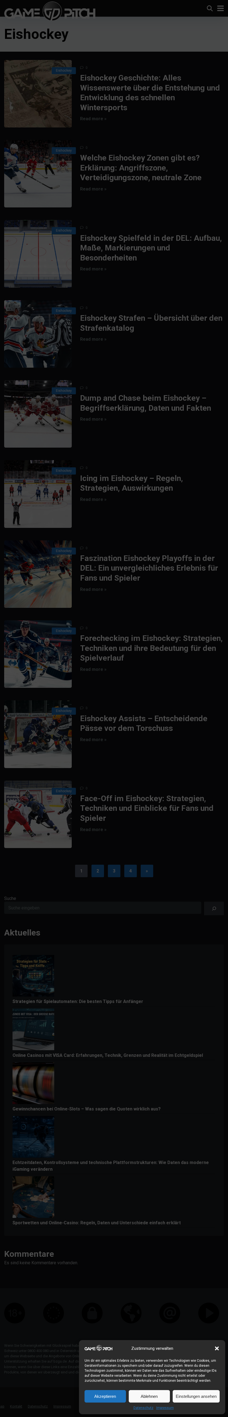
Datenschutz (143, 1408)
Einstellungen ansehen (196, 1396)
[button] (217, 1348)
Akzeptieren (105, 1396)
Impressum (165, 1408)
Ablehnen (149, 1396)
